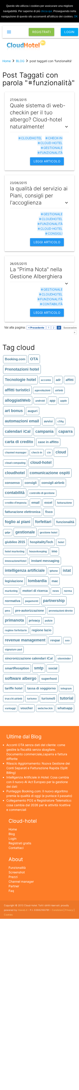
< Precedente (36, 327)
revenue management (25, 640)
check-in (54, 138)
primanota (14, 620)
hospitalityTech (41, 542)
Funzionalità (17, 867)
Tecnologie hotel (20, 379)
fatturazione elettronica (22, 512)
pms (7, 610)
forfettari (43, 522)
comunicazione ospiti (50, 473)
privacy (34, 620)
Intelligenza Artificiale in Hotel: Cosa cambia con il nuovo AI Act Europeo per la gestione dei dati (37, 781)
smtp (38, 668)
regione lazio (41, 630)
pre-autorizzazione (29, 610)
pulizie (49, 620)
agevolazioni (42, 390)
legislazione (14, 581)
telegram (66, 688)
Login (12, 838)
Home (13, 829)
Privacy (69, 910)
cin (49, 452)
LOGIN (69, 32)
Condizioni (57, 910)
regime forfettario (16, 630)
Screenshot (17, 872)
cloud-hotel (50, 143)
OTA (34, 359)
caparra (65, 431)
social (52, 668)
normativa (12, 601)
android (40, 400)
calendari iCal (18, 431)
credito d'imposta (16, 502)
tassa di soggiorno (41, 688)
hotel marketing (14, 551)
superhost (49, 678)
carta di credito (19, 442)
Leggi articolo (47, 161)
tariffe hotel (13, 688)
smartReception (17, 668)
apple (63, 400)
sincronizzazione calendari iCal (29, 658)
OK (76, 16)
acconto (46, 380)
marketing (11, 590)
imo (54, 551)
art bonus (14, 411)
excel (48, 502)
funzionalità (50, 152)
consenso (12, 483)
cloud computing (15, 462)
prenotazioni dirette (61, 610)
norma (68, 590)
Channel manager (21, 881)
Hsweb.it (22, 910)
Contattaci (16, 848)
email (35, 502)
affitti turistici (17, 390)
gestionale (51, 148)
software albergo (20, 678)
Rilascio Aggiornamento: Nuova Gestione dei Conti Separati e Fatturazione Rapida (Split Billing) (38, 767)
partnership (54, 600)
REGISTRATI (41, 32)
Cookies (8, 914)
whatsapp (64, 708)
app (52, 400)
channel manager (16, 452)
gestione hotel (48, 532)
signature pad (13, 649)
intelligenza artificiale (25, 570)
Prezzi (13, 877)
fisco (49, 512)
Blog (12, 834)
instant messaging (45, 561)
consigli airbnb (52, 483)
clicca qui (46, 11)
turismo (32, 698)
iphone (54, 570)
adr (58, 380)
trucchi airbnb (13, 698)
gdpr (8, 532)
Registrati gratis (20, 843)
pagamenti (31, 601)
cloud (61, 452)
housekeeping (38, 551)
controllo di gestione (42, 493)
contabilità (51, 304)
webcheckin (45, 708)
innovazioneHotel (15, 561)
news (55, 590)
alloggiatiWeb (18, 400)
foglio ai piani (17, 522)
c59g (60, 421)
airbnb (59, 390)
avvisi (48, 421)
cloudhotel (30, 138)
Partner (14, 886)
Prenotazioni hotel (22, 369)
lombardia (37, 581)
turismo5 (48, 698)
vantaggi (10, 708)
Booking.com (15, 359)
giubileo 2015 (15, 542)
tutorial (66, 698)
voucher (26, 708)
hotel (61, 542)
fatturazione (64, 502)
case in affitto (48, 442)
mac (55, 581)
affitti (70, 380)
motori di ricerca (35, 590)
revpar (55, 640)
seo (67, 640)
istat (67, 570)
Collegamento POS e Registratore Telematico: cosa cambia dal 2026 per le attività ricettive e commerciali (39, 804)
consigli (54, 233)
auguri (33, 411)
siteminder (64, 658)
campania (44, 431)
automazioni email (22, 421)
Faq (11, 891)
